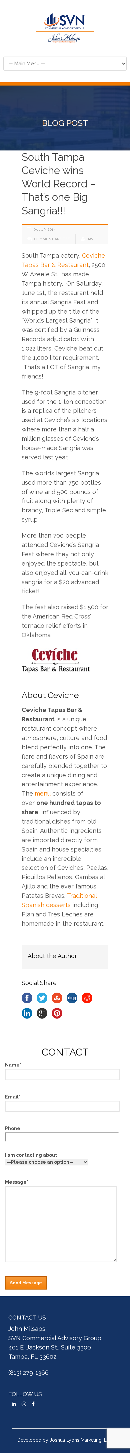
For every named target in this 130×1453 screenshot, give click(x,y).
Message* (16, 1182)
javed (92, 239)
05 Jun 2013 (44, 229)
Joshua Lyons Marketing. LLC (81, 1440)
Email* (12, 1096)
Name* (13, 1065)
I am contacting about (31, 1155)
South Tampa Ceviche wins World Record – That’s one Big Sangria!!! (59, 184)
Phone (12, 1128)
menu (43, 793)
